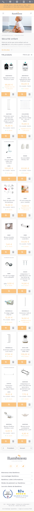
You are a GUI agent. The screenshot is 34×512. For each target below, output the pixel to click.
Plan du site (11, 505)
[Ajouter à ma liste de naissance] (13, 94)
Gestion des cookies (20, 505)
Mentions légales (11, 504)
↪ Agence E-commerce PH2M (25, 508)
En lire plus (6, 50)
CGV (4, 504)
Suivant (22, 448)
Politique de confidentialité (22, 504)
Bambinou (17, 13)
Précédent (10, 448)
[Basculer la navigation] (3, 13)
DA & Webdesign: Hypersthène (9, 508)
